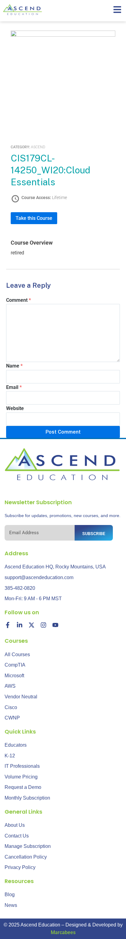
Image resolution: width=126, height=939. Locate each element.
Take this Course (34, 218)
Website (15, 408)
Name (14, 366)
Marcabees (63, 932)
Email (14, 387)
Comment (18, 300)
